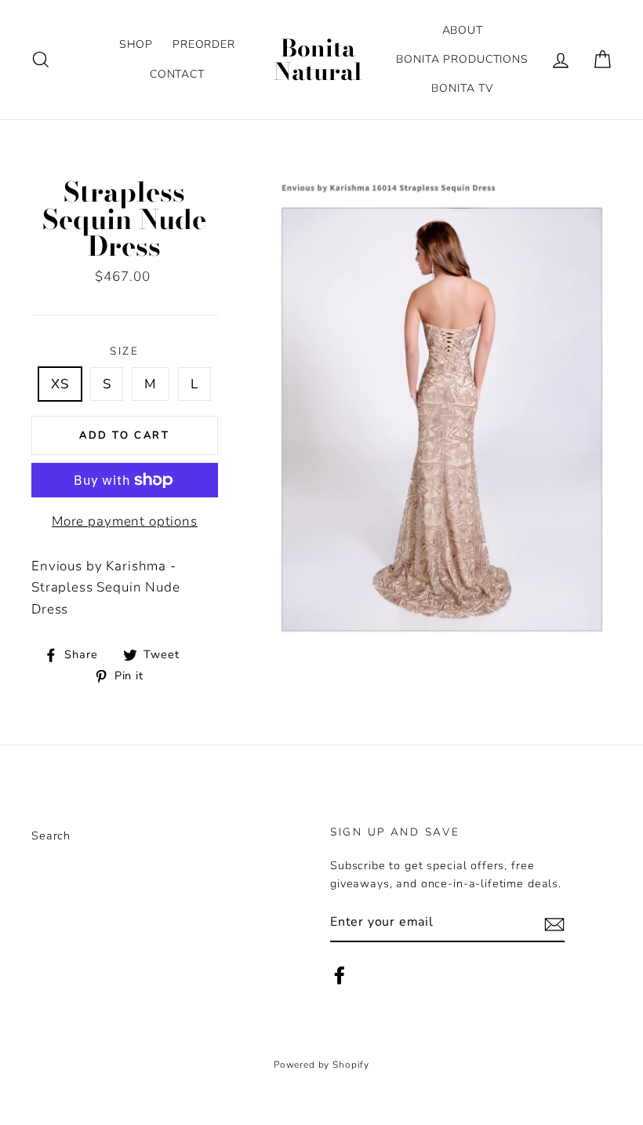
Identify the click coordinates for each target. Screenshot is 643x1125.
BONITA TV (462, 88)
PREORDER (204, 44)
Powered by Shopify (321, 1064)
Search (51, 835)
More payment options (125, 521)
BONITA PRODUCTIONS (462, 59)
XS (60, 384)
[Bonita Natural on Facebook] (339, 975)
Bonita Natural (318, 59)
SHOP (136, 44)
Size (125, 351)
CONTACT (177, 74)
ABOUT (462, 30)
